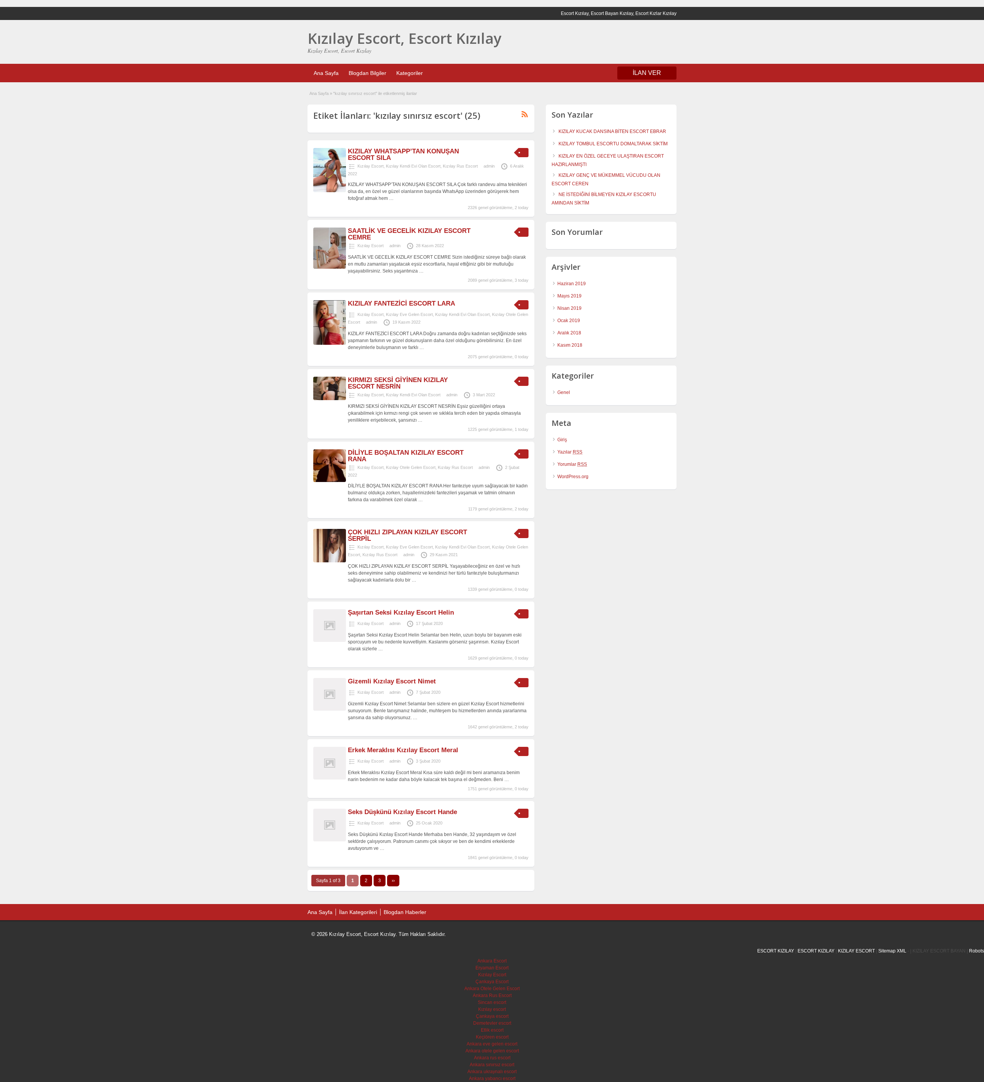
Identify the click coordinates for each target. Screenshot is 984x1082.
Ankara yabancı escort (492, 1078)
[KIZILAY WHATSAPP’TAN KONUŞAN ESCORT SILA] (329, 190)
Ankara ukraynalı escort (492, 1071)
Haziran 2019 (571, 283)
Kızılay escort (492, 1009)
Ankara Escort (492, 961)
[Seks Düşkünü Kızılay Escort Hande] (329, 840)
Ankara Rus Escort (492, 995)
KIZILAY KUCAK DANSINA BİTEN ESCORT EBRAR (612, 131)
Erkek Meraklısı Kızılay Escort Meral (403, 750)
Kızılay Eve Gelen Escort (409, 314)
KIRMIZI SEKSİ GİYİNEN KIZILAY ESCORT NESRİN (398, 383)
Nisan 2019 (569, 308)
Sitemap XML (892, 951)
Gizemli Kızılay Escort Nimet (392, 681)
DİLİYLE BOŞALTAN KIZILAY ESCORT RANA (406, 456)
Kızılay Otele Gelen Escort (410, 467)
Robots (976, 951)
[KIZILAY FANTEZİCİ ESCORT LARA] (329, 343)
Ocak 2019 (568, 320)
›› (393, 880)
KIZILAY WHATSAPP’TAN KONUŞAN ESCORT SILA (403, 154)
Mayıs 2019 (569, 296)
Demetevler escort (492, 1023)
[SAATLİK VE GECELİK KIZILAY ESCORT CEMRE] (329, 267)
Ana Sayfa (326, 73)
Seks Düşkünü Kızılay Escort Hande (402, 812)
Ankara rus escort (492, 1057)
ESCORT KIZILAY (775, 951)
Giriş (562, 439)
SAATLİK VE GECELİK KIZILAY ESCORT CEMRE (409, 234)
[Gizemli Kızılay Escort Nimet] (329, 709)
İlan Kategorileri (358, 912)
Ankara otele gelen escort (492, 1051)
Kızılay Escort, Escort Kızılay (404, 38)
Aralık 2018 (569, 333)
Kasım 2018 (569, 345)
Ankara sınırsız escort (492, 1064)
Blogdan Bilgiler (367, 73)
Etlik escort (492, 1030)
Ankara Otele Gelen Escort (492, 988)
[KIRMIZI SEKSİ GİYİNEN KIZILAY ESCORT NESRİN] (329, 398)
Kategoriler (409, 73)
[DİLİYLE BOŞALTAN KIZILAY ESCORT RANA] (329, 480)
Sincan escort (492, 1002)
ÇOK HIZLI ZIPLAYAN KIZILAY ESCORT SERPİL (407, 535)
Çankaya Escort (492, 981)
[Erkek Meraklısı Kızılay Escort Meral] (329, 778)
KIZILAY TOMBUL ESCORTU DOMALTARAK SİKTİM (613, 143)
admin (489, 166)
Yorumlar (572, 464)
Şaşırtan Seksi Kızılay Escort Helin (401, 612)
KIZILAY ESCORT (856, 951)
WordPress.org (572, 476)
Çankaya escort (492, 1016)
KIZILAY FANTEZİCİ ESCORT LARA (401, 303)
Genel (563, 392)
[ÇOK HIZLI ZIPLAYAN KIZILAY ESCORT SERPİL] (329, 560)
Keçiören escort (492, 1037)
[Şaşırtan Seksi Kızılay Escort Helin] (329, 640)
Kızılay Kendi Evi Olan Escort (413, 166)
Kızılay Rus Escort (460, 166)
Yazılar (569, 452)
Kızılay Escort (370, 166)
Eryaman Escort (492, 968)
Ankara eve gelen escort (492, 1044)
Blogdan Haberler (405, 912)
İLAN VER (647, 73)
